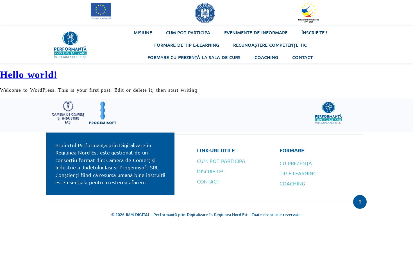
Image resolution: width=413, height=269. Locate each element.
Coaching (266, 57)
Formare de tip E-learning (186, 45)
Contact (302, 57)
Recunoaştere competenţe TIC (270, 45)
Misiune (143, 32)
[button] (360, 202)
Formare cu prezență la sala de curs (194, 57)
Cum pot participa (188, 32)
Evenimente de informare (255, 32)
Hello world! (28, 74)
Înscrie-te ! (314, 32)
